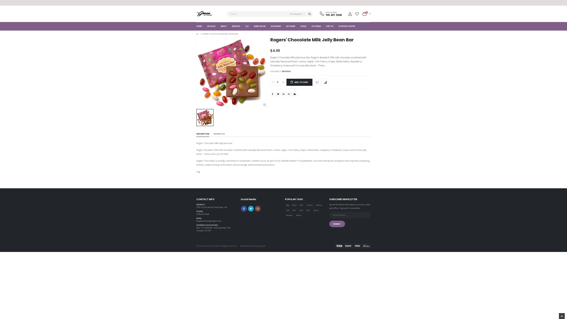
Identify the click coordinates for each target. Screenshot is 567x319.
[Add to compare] (325, 82)
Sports (315, 210)
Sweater (289, 215)
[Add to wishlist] (317, 82)
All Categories (296, 14)
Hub (287, 210)
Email (294, 94)
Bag (287, 205)
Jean (294, 210)
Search (310, 14)
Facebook (272, 94)
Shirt (301, 210)
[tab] (202, 134)
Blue (301, 205)
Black (294, 205)
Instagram (258, 209)
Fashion (319, 205)
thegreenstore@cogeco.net (208, 221)
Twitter (278, 94)
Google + (289, 94)
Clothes (310, 205)
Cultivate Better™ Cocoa (292, 160)
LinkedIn (283, 94)
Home (197, 33)
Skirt (308, 210)
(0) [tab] (219, 133)
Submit (337, 224)
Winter (298, 215)
